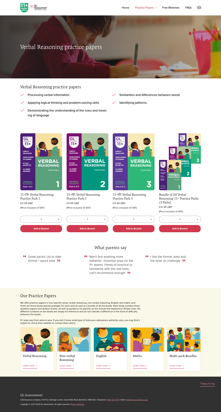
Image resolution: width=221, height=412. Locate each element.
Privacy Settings (77, 404)
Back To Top (208, 383)
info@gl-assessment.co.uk (137, 399)
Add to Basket (41, 228)
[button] (145, 7)
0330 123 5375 (113, 399)
